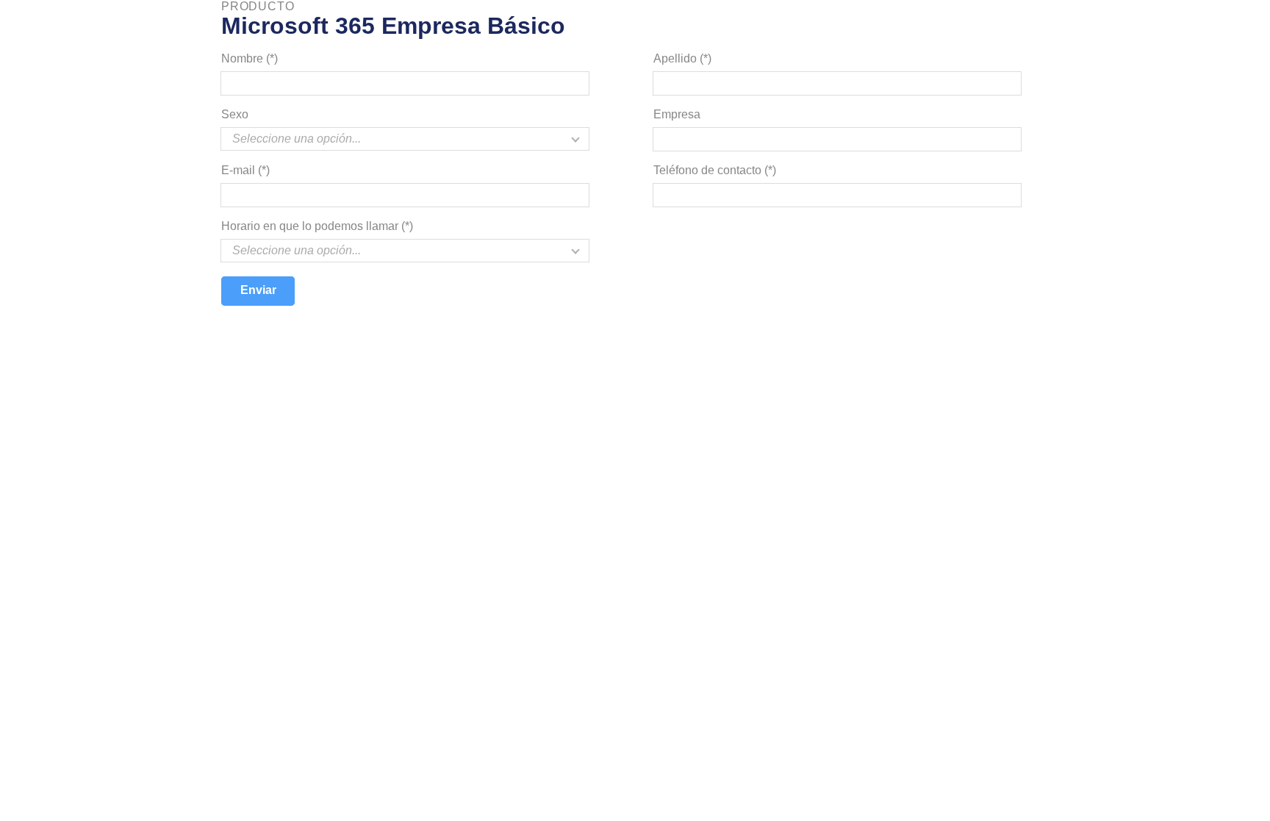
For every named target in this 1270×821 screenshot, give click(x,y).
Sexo (234, 114)
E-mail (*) (245, 170)
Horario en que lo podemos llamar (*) (317, 226)
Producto (257, 6)
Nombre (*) (249, 58)
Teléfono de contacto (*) (714, 170)
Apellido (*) (682, 58)
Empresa (676, 114)
